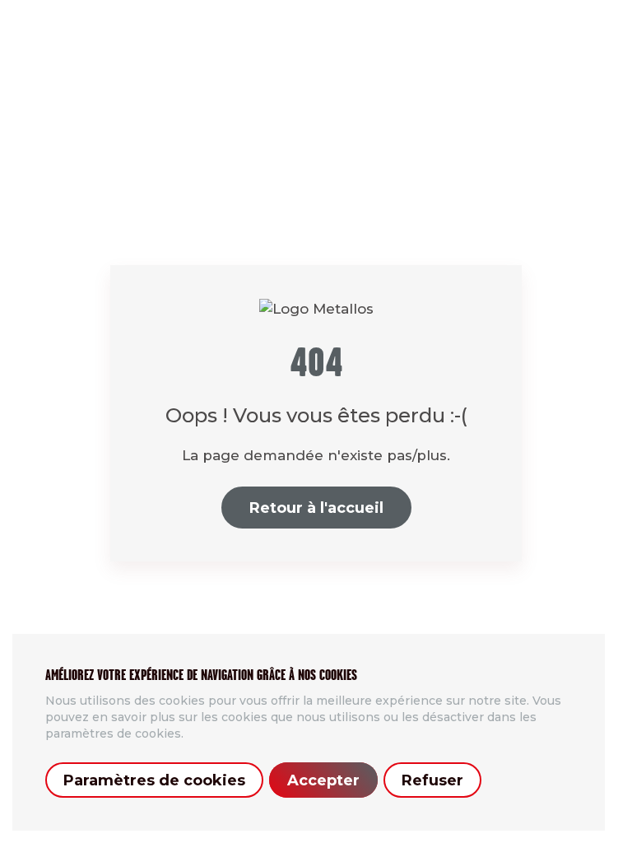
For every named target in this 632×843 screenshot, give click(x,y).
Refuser (432, 780)
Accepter (323, 780)
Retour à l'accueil (316, 508)
